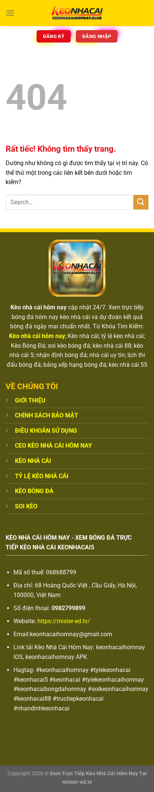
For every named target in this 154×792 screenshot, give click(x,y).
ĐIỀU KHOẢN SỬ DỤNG (46, 430)
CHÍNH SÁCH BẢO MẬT (46, 415)
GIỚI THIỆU (30, 400)
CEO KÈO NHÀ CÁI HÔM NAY (53, 445)
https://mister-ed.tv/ (63, 621)
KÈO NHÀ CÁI (33, 460)
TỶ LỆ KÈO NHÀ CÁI (41, 476)
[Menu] (10, 13)
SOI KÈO (26, 506)
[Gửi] (140, 202)
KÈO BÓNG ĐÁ (34, 491)
